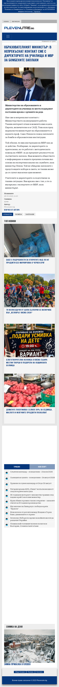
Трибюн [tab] (17, 467)
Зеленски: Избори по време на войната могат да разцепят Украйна (32, 519)
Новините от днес (49, 41)
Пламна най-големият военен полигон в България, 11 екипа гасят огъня (28, 524)
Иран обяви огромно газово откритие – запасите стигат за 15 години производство (32, 501)
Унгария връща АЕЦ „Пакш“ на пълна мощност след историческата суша (32, 490)
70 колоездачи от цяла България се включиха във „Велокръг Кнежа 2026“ (28, 311)
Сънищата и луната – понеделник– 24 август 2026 (32, 477)
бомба (18, 214)
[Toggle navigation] (8, 36)
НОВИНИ (6, 21)
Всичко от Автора (11, 210)
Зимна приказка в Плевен (17, 664)
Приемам (37, 12)
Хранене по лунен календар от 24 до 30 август (30, 483)
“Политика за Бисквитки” (34, 9)
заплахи (30, 214)
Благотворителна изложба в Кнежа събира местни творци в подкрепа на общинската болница (26, 362)
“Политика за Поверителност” (14, 9)
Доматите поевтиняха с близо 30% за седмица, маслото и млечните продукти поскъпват (29, 411)
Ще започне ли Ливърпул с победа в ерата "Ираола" (29, 507)
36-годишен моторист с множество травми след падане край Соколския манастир (32, 496)
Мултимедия (16, 21)
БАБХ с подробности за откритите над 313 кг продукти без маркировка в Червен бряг (27, 261)
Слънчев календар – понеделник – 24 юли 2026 (31, 471)
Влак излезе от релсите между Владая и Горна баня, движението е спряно (31, 513)
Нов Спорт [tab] (42, 467)
